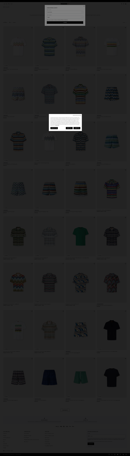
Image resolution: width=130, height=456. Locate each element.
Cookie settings (54, 128)
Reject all (69, 128)
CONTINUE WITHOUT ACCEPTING (77, 115)
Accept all (77, 128)
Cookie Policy (57, 125)
